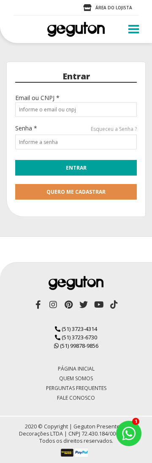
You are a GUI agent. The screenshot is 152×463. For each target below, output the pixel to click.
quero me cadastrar (76, 191)
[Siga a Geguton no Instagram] (53, 304)
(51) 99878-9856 (78, 345)
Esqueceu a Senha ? (114, 129)
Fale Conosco (76, 397)
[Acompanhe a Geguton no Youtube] (98, 304)
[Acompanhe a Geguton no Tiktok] (114, 304)
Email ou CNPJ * (37, 98)
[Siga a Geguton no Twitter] (83, 304)
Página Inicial (76, 368)
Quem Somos (76, 378)
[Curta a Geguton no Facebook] (38, 304)
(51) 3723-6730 (78, 337)
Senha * (26, 128)
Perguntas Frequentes (76, 388)
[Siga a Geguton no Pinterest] (68, 304)
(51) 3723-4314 (78, 329)
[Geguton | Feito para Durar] (76, 29)
